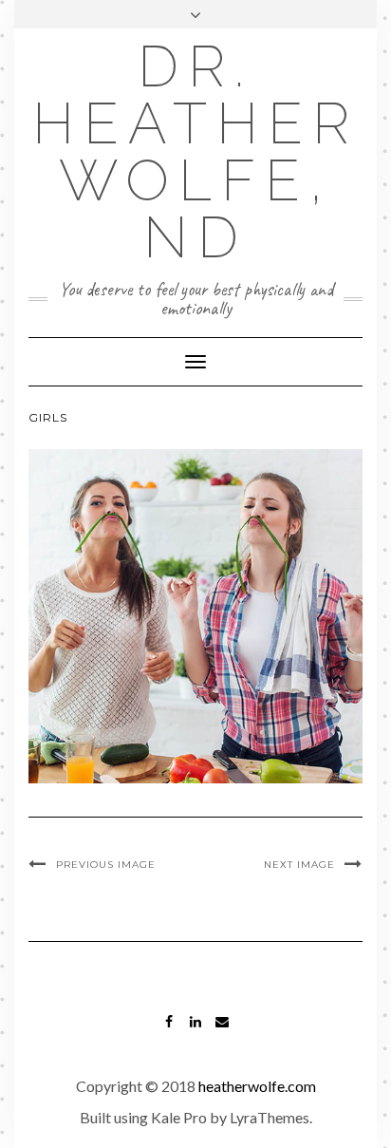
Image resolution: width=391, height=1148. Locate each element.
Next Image (299, 864)
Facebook (169, 1030)
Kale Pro (179, 1117)
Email (222, 1030)
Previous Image (106, 864)
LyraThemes (269, 1117)
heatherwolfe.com (257, 1086)
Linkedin (196, 1030)
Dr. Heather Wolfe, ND (195, 152)
